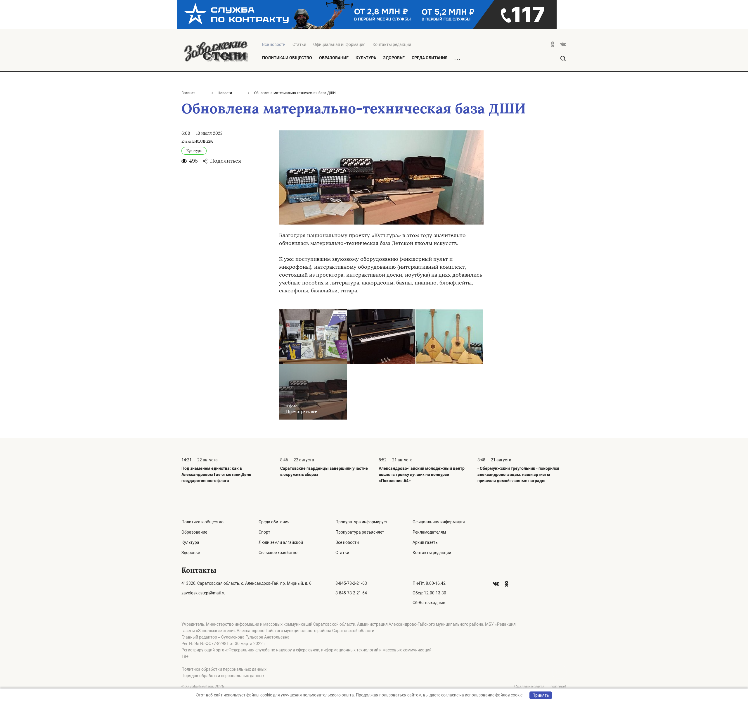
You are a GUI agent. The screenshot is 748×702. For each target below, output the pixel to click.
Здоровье (394, 58)
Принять (540, 695)
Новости (225, 93)
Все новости (347, 542)
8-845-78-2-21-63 (351, 583)
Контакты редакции (392, 44)
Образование (334, 58)
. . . (457, 58)
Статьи (299, 44)
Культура (366, 58)
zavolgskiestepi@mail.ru (203, 593)
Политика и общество (287, 58)
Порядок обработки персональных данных (222, 675)
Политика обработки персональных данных (223, 669)
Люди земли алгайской (281, 542)
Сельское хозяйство (278, 552)
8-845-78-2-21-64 (351, 593)
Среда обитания (429, 58)
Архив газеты (426, 542)
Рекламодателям (429, 532)
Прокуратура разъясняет (359, 532)
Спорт (264, 532)
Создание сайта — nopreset (540, 686)
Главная (188, 93)
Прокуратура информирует (361, 522)
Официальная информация (339, 44)
